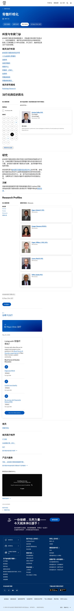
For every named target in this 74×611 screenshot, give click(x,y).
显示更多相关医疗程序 (8, 450)
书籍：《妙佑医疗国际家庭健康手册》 (13, 462)
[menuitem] (6, 24)
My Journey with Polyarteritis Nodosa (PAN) (13, 401)
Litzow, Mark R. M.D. (37, 258)
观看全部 (4, 215)
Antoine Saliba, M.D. (37, 112)
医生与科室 (25, 24)
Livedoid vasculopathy (11, 385)
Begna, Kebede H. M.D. (38, 210)
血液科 (4, 73)
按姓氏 (4, 114)
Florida (4, 211)
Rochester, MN (8, 110)
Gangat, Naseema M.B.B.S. (39, 226)
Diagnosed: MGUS (10, 370)
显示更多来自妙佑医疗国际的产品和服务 (14, 465)
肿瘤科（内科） (7, 70)
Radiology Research (9, 88)
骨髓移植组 (6, 77)
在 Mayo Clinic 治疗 (36, 24)
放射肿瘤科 (6, 63)
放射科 (4, 60)
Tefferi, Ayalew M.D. (37, 274)
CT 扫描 (4, 439)
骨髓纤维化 (10, 14)
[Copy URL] (32, 485)
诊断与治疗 (16, 24)
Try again (22, 488)
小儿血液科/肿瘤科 (9, 56)
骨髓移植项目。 (7, 80)
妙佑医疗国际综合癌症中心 (21, 170)
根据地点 (4, 107)
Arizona (4, 208)
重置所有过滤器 (8, 147)
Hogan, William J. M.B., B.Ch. (40, 242)
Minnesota (4, 213)
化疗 (3, 447)
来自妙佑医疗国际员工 (8, 294)
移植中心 (5, 66)
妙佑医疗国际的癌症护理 (11, 53)
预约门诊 (7, 18)
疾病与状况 (7, 8)
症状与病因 (7, 24)
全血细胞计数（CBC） (8, 443)
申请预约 (6, 304)
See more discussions (15, 413)
